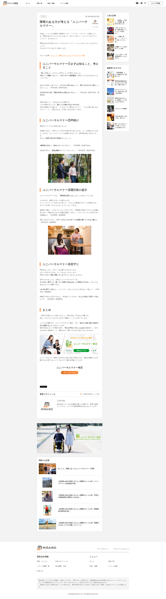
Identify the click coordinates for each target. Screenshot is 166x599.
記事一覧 (39, 3)
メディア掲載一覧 (43, 566)
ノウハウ (43, 16)
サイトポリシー (102, 549)
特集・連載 (51, 3)
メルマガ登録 (155, 3)
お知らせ (40, 571)
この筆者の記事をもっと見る (90, 394)
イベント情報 (64, 3)
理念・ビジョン (42, 561)
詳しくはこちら (70, 372)
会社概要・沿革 (60, 566)
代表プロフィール (61, 561)
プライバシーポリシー (121, 549)
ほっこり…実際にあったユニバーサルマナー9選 (68, 55)
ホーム (28, 3)
